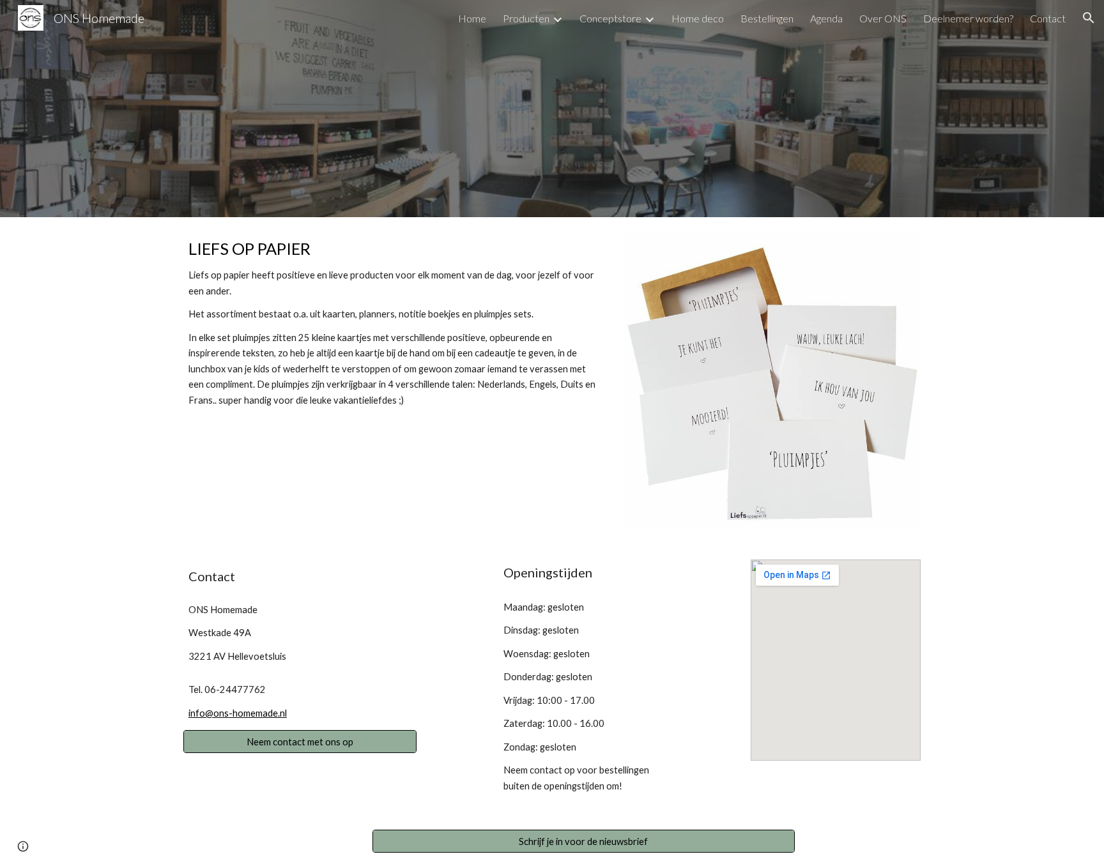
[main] (394, 322)
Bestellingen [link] (766, 18)
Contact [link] (1048, 18)
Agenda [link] (826, 18)
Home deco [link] (697, 18)
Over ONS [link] (883, 18)
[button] (1088, 18)
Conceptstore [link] (610, 18)
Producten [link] (526, 18)
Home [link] (472, 18)
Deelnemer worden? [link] (968, 18)
